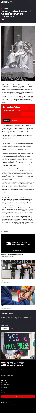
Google (19, 125)
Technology (3, 373)
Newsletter (12, 256)
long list (18, 87)
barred (27, 86)
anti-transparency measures (26, 87)
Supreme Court (5, 219)
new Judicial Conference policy (20, 207)
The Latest (3, 372)
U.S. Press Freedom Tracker (7, 375)
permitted (27, 92)
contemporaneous (21, 188)
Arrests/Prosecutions (5, 256)
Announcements (4, 387)
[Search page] (31, 2)
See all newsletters (15, 120)
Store (2, 392)
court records (19, 156)
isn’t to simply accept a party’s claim (16, 153)
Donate (18, 396)
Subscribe (6, 120)
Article (8, 282)
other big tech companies (27, 125)
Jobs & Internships (5, 389)
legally (13, 176)
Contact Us (3, 390)
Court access (5, 8)
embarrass (8, 128)
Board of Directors (5, 384)
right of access (18, 161)
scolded (9, 170)
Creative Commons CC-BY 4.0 (10, 410)
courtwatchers (21, 96)
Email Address (6, 116)
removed (22, 90)
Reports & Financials (5, 385)
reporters (14, 96)
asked (17, 183)
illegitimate (25, 159)
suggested (12, 145)
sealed (3, 90)
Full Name (5, 112)
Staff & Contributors (5, 382)
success (30, 209)
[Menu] (34, 1)
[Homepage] (7, 2)
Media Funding (4, 308)
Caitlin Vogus (12, 16)
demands (12, 156)
